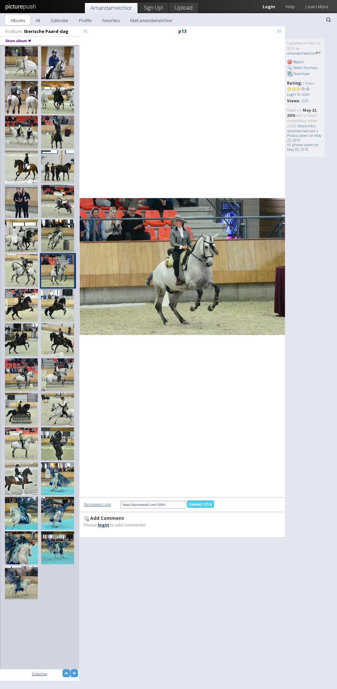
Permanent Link (97, 504)
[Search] (328, 19)
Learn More (316, 7)
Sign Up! (153, 7)
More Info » (307, 125)
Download (300, 73)
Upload (184, 7)
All (38, 20)
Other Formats (304, 67)
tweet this (200, 504)
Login (291, 94)
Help (290, 7)
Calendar (59, 20)
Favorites (111, 20)
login (103, 525)
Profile (85, 20)
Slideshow (39, 673)
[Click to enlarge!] (182, 266)
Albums (18, 20)
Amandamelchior (111, 8)
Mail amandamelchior (151, 20)
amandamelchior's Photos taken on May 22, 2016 (304, 135)
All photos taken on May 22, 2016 (303, 147)
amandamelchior (301, 53)
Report (298, 61)
